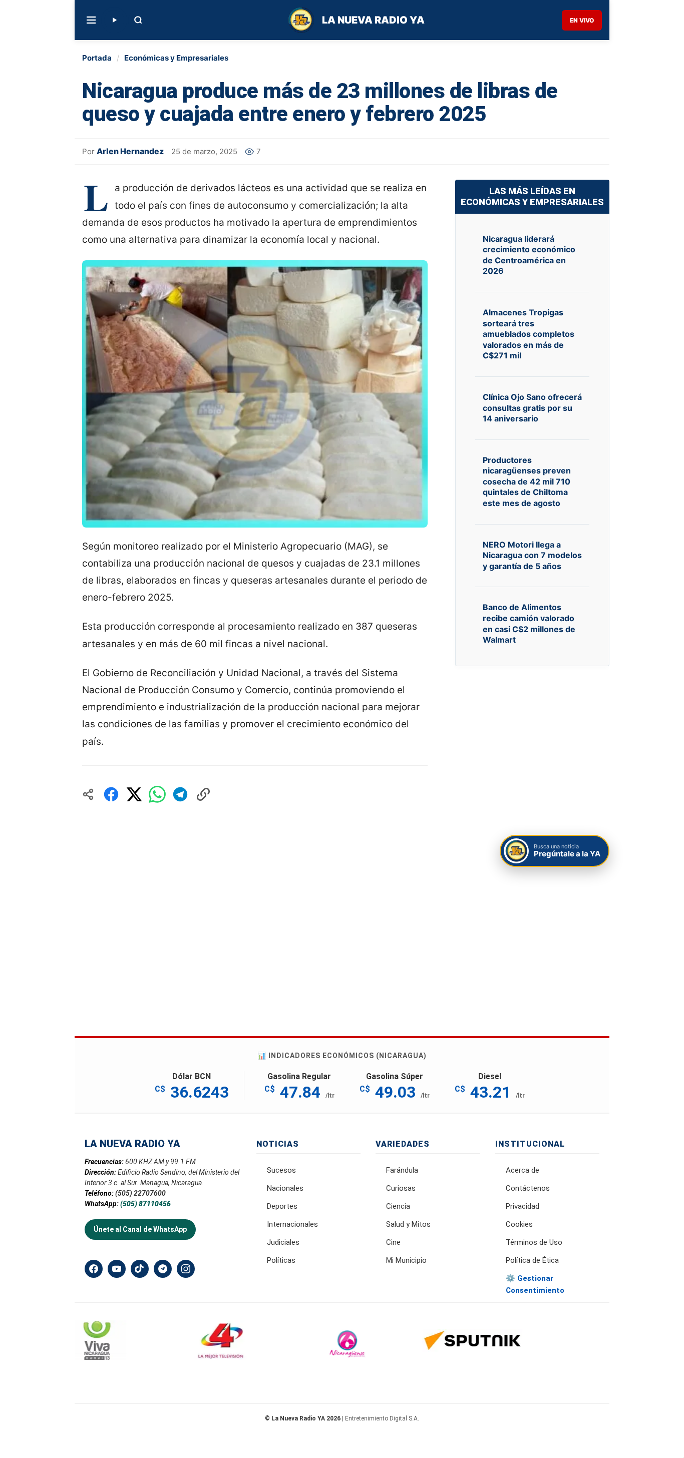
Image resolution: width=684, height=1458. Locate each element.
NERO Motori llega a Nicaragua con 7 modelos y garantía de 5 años (532, 555)
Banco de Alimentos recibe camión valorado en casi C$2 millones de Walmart (529, 623)
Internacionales (292, 1224)
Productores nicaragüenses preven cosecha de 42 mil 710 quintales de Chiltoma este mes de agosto (527, 481)
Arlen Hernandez (130, 151)
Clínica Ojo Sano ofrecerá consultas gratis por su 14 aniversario (532, 407)
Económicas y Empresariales (176, 58)
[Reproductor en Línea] (114, 20)
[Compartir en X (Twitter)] (134, 794)
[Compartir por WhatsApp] (157, 794)
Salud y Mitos (408, 1224)
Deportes (282, 1206)
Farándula (402, 1170)
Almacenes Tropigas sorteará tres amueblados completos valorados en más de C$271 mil (528, 333)
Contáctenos (528, 1188)
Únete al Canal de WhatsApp (140, 1229)
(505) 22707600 (140, 1193)
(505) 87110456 (145, 1204)
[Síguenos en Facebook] (94, 1269)
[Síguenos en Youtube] (117, 1269)
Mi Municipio (406, 1260)
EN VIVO (582, 20)
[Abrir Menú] (91, 20)
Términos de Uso (534, 1242)
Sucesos (281, 1170)
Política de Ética (532, 1260)
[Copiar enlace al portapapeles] (203, 794)
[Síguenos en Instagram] (186, 1269)
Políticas (281, 1260)
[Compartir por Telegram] (180, 794)
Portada (97, 58)
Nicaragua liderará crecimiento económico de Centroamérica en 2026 (529, 255)
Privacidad (522, 1206)
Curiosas (401, 1188)
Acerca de (522, 1170)
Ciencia (398, 1206)
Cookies (519, 1224)
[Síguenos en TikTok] (140, 1269)
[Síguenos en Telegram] (163, 1269)
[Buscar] (138, 20)
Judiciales (283, 1242)
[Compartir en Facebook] (111, 794)
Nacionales (285, 1188)
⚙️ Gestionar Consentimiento (535, 1284)
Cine (393, 1242)
